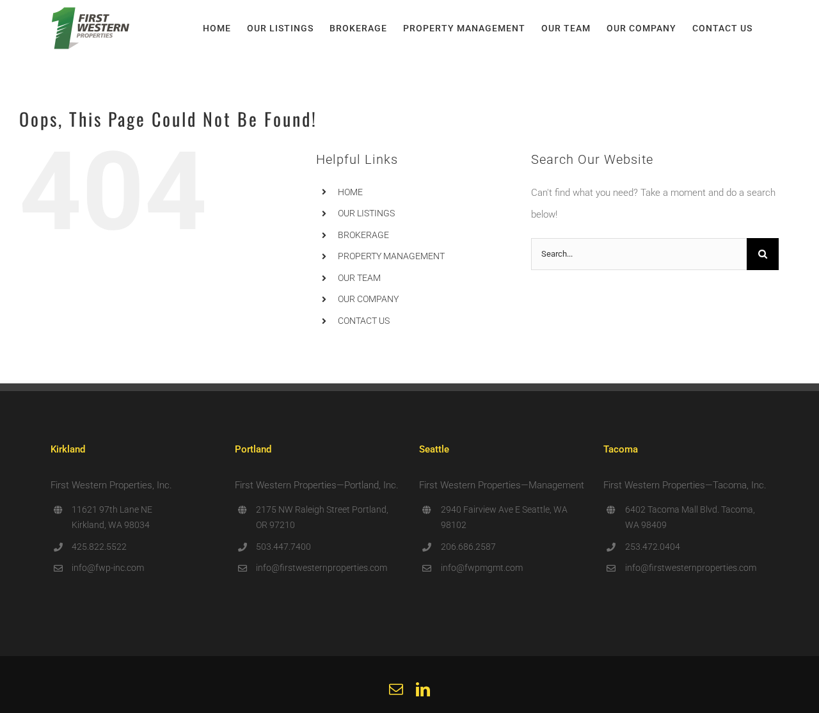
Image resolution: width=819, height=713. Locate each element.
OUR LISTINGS (366, 213)
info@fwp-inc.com (108, 568)
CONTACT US (364, 321)
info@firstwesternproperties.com (321, 568)
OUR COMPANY (368, 299)
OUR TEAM (359, 278)
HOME (350, 192)
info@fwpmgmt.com (482, 568)
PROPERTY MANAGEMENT (391, 256)
